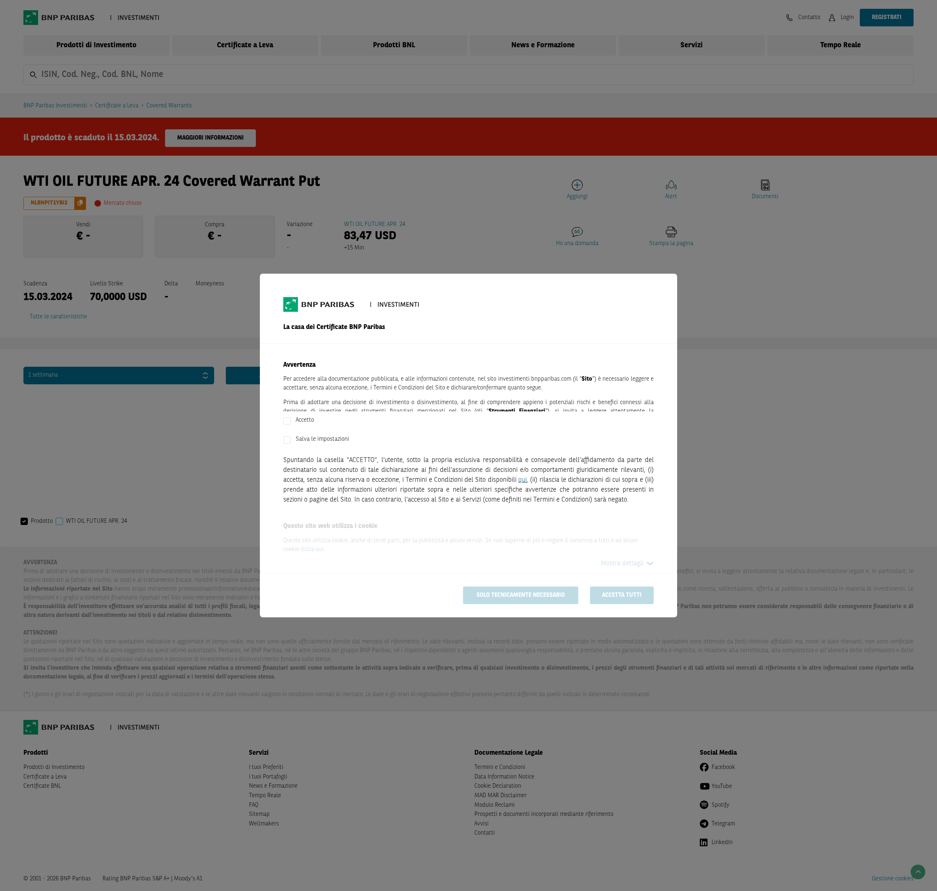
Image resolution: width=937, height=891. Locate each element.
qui (522, 480)
